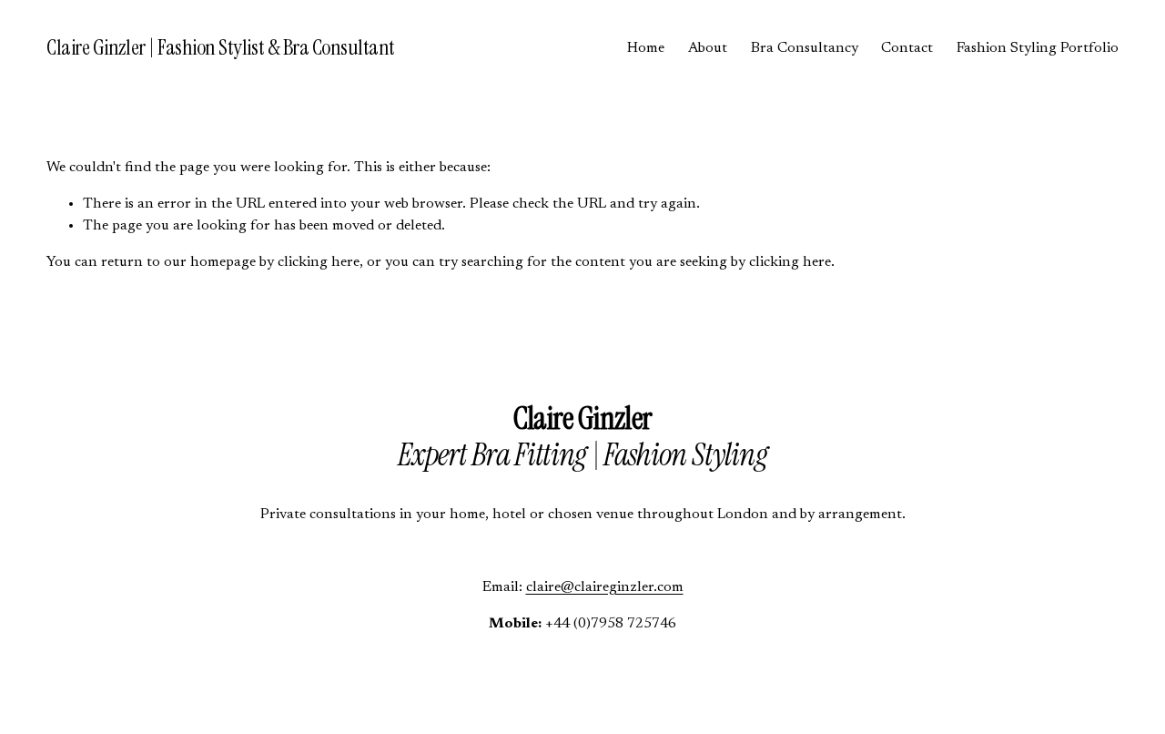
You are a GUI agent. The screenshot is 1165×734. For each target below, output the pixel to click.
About (707, 48)
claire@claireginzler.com (605, 587)
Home (645, 48)
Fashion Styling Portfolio (1038, 48)
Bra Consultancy (804, 48)
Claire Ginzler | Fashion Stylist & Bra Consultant (220, 47)
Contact (907, 48)
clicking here (319, 262)
